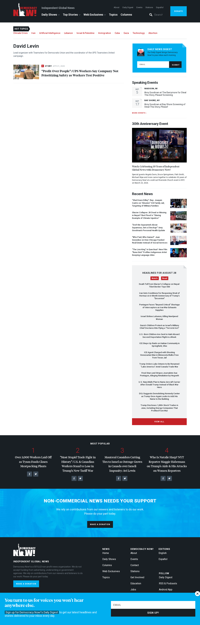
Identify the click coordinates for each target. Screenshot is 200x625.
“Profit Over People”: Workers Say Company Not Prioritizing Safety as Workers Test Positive (79, 73)
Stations (149, 7)
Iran (33, 33)
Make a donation (100, 524)
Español (159, 7)
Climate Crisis (20, 33)
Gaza (126, 33)
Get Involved (137, 577)
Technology (139, 33)
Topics (113, 14)
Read (164, 278)
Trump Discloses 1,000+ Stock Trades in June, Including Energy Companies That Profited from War (159, 408)
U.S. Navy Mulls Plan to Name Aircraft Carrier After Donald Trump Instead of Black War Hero (159, 385)
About (116, 7)
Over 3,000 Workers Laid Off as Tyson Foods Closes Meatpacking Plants (33, 461)
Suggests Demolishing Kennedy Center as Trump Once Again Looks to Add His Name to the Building (159, 396)
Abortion (152, 33)
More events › (139, 113)
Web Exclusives (93, 14)
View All (159, 422)
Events (139, 7)
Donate (178, 11)
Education (135, 583)
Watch (155, 278)
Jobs (133, 589)
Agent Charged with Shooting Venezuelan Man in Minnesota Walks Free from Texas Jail (159, 355)
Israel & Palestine (85, 33)
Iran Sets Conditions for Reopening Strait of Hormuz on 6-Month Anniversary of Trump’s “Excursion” (159, 296)
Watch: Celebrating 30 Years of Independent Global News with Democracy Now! (155, 168)
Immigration (104, 33)
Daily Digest (127, 7)
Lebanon (68, 33)
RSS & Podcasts (168, 583)
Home (105, 553)
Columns (126, 14)
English (163, 553)
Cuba (117, 33)
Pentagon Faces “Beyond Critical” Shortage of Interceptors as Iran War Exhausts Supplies (159, 307)
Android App (165, 589)
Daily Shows (49, 14)
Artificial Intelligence (49, 33)
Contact (134, 565)
